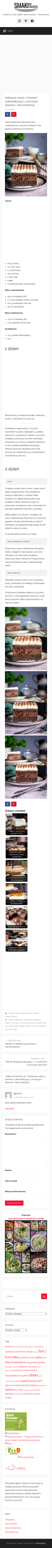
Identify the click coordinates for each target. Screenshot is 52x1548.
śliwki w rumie (31, 1026)
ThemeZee (40, 1543)
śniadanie (36, 1394)
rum (6, 1026)
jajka (39, 1357)
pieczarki (37, 1380)
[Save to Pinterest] (13, 114)
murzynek (24, 1023)
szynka (31, 1390)
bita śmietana (17, 1347)
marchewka (32, 1367)
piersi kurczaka (12, 1385)
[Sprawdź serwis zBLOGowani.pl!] (26, 1457)
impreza (32, 1357)
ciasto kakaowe (15, 1020)
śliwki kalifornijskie (16, 1026)
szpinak (26, 1390)
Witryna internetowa (15, 1191)
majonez (15, 1367)
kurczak (8, 1367)
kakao (44, 1358)
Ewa (12, 109)
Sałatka (9, 1389)
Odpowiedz (9, 1108)
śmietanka (42, 1026)
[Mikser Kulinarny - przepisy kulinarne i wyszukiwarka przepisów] (16, 1430)
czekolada (27, 1020)
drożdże (35, 1352)
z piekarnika (18, 1394)
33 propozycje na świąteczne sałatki (26, 1218)
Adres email (11, 1181)
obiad (33, 1375)
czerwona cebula (23, 1351)
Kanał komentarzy (13, 1528)
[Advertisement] (26, 64)
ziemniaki (9, 1394)
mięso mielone (30, 1370)
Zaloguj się (10, 1519)
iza (15, 1093)
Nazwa (8, 1170)
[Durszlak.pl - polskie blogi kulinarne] (12, 1433)
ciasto (35, 1347)
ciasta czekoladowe (23, 1013)
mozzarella (11, 1375)
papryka (26, 1380)
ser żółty (18, 1389)
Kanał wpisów (11, 1524)
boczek (24, 1347)
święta (8, 1397)
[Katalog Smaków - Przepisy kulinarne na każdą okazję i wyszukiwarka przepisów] (26, 1440)
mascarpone (17, 1370)
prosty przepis (29, 1385)
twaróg (37, 1390)
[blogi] (8, 1443)
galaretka (37, 1020)
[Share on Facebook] (7, 114)
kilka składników (15, 1362)
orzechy (16, 1381)
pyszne (40, 1385)
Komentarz (11, 1134)
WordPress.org (11, 1532)
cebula (30, 1347)
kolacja (29, 1362)
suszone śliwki (11, 1029)
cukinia (40, 1347)
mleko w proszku (12, 1023)
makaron (22, 1366)
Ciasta (11, 1013)
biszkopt (9, 1346)
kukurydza (39, 1362)
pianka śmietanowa (38, 1023)
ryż (45, 1385)
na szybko (23, 1375)
